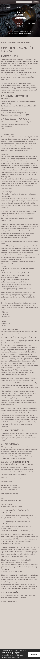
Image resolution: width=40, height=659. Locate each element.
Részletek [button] (15, 657)
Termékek (8, 7)
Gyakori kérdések (20, 24)
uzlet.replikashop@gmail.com (17, 113)
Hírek (32, 7)
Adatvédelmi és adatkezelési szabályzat (19, 42)
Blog (8, 23)
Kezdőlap (3, 42)
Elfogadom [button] (34, 654)
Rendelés (20, 7)
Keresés (36, 2)
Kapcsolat (32, 23)
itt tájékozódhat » (23, 237)
